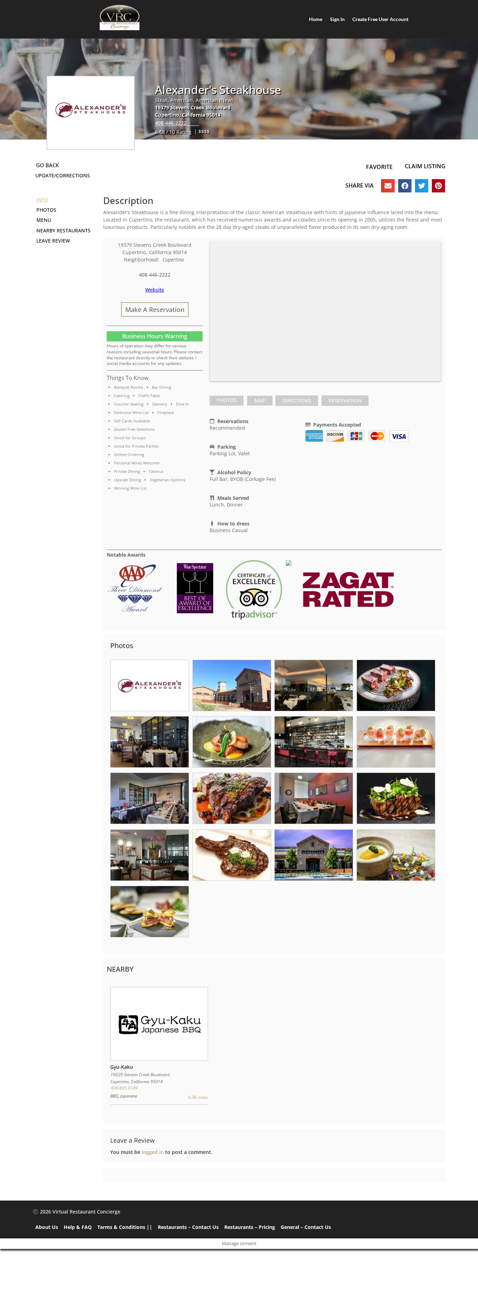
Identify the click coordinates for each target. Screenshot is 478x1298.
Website (154, 289)
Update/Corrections (62, 175)
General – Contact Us (306, 1227)
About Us (46, 1227)
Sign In (337, 19)
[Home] (119, 17)
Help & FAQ (78, 1227)
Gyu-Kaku (121, 1066)
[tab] (227, 401)
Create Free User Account (380, 19)
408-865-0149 (124, 1088)
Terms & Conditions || (124, 1227)
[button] (387, 185)
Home (315, 19)
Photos (227, 400)
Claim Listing (425, 166)
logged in (153, 1152)
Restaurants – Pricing (249, 1227)
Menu (43, 220)
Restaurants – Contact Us (188, 1227)
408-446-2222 (171, 123)
